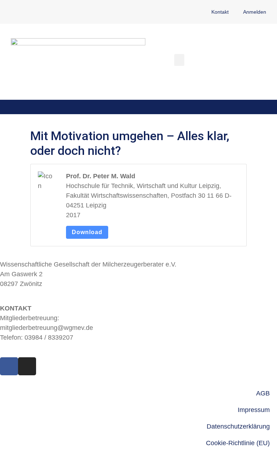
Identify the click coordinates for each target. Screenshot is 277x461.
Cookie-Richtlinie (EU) (238, 443)
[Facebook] (9, 366)
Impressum (254, 409)
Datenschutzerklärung (238, 426)
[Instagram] (27, 366)
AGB (263, 393)
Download (87, 232)
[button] (179, 60)
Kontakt (220, 12)
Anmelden (254, 12)
